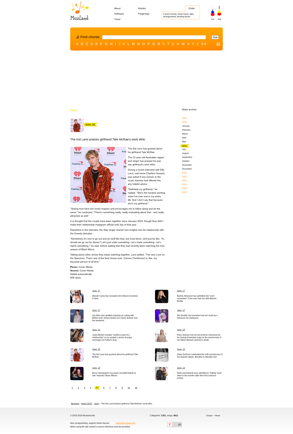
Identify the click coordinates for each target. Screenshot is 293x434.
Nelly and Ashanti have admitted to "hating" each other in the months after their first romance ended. (199, 375)
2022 (184, 180)
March (185, 134)
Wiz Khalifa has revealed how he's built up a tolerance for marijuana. (197, 316)
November (187, 165)
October (185, 161)
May (184, 141)
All (218, 44)
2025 (184, 122)
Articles (142, 8)
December (187, 169)
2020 (184, 188)
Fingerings (143, 13)
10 (129, 388)
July (184, 149)
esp (219, 19)
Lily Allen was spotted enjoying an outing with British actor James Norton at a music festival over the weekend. (115, 318)
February (186, 130)
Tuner (117, 19)
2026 (184, 118)
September (187, 157)
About (117, 8)
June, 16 (96, 330)
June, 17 (96, 291)
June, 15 (181, 330)
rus (212, 19)
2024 (184, 173)
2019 (184, 192)
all (136, 388)
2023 (184, 176)
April (184, 138)
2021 (184, 184)
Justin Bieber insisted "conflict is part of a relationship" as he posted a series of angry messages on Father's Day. (112, 337)
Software (119, 13)
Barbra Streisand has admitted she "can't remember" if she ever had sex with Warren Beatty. (197, 298)
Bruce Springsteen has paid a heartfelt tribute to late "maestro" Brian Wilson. (114, 374)
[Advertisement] (146, 80)
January (186, 126)
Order (192, 8)
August (185, 153)
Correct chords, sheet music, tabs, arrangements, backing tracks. (178, 15)
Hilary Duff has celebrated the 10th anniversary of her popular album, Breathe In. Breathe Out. (199, 355)
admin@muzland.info (125, 423)
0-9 (203, 44)
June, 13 (181, 349)
